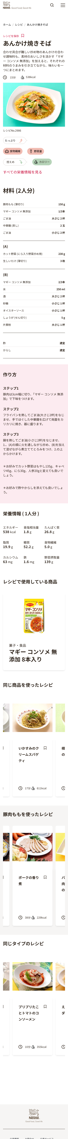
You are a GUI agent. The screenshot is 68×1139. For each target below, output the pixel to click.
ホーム (7, 24)
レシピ (19, 24)
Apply (52, 6)
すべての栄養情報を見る (22, 172)
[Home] (18, 5)
